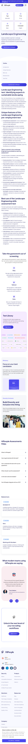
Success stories (17, 713)
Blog (15, 696)
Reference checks (18, 679)
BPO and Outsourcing (6, 701)
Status (2, 676)
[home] (5, 5)
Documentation (17, 716)
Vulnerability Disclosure (6, 679)
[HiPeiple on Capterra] (7, 663)
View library (8, 327)
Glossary (16, 699)
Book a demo (19, 5)
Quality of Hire (4, 710)
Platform (16, 682)
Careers (3, 724)
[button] (25, 5)
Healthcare (3, 696)
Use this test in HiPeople (9, 47)
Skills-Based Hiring (18, 701)
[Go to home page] (7, 652)
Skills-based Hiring (5, 704)
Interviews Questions (19, 704)
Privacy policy (4, 727)
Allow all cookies (14, 740)
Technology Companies (6, 699)
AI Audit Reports (4, 682)
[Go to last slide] (11, 601)
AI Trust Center (4, 685)
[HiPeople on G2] (5, 658)
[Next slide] (17, 601)
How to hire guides (18, 707)
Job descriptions (18, 710)
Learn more (11, 736)
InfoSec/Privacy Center (6, 687)
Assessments (17, 676)
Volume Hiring (4, 707)
